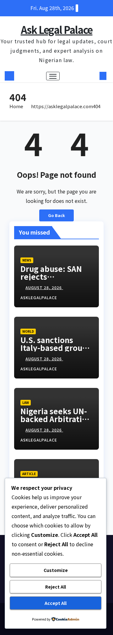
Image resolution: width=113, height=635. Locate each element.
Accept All (56, 603)
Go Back (56, 215)
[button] (93, 76)
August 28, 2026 (44, 287)
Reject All (55, 587)
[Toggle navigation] (53, 76)
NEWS (26, 260)
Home (16, 106)
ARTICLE (29, 473)
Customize (56, 570)
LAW (25, 402)
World (28, 331)
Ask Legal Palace (57, 29)
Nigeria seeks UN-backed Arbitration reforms (55, 418)
